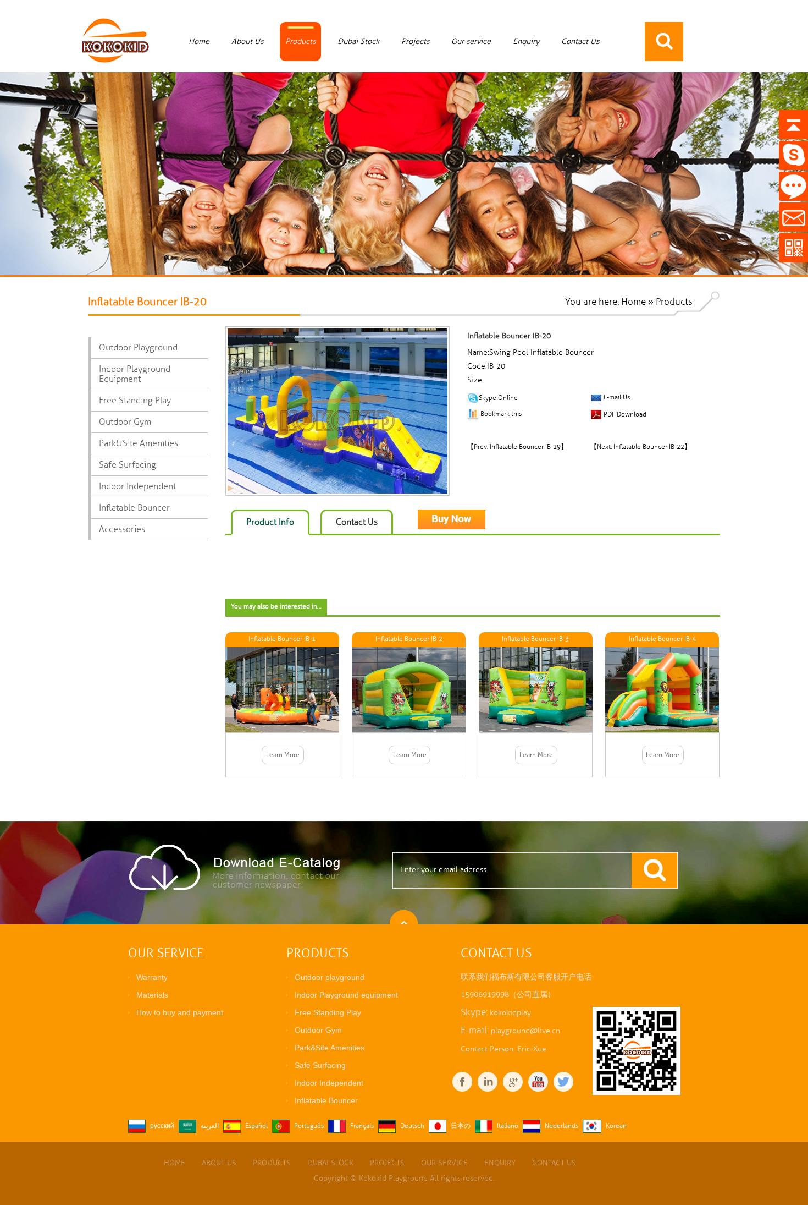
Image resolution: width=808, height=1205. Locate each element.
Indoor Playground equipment (134, 374)
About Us (247, 41)
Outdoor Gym (125, 422)
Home (199, 41)
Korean (616, 1126)
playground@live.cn (525, 1031)
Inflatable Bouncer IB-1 (282, 639)
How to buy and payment (179, 1012)
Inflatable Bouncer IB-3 (535, 639)
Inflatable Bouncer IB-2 (408, 639)
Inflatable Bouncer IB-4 (662, 639)
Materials (152, 994)
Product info (270, 522)
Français (362, 1126)
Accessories (122, 529)
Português (309, 1126)
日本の (461, 1126)
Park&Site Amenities (138, 443)
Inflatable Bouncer (134, 507)
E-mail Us (617, 397)
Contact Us (580, 41)
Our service (471, 41)
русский (162, 1126)
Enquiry (526, 41)
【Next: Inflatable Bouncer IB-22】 (640, 447)
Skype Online (498, 397)
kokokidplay (510, 1012)
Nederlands (561, 1126)
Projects (415, 41)
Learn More (283, 755)
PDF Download (624, 414)
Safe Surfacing (127, 464)
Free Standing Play (135, 400)
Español (256, 1126)
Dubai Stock (358, 41)
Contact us (357, 522)
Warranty (152, 977)
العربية (210, 1126)
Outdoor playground (138, 347)
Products (300, 41)
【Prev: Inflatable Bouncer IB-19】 (517, 447)
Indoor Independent (137, 486)
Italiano (507, 1126)
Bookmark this (501, 414)
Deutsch (412, 1126)
